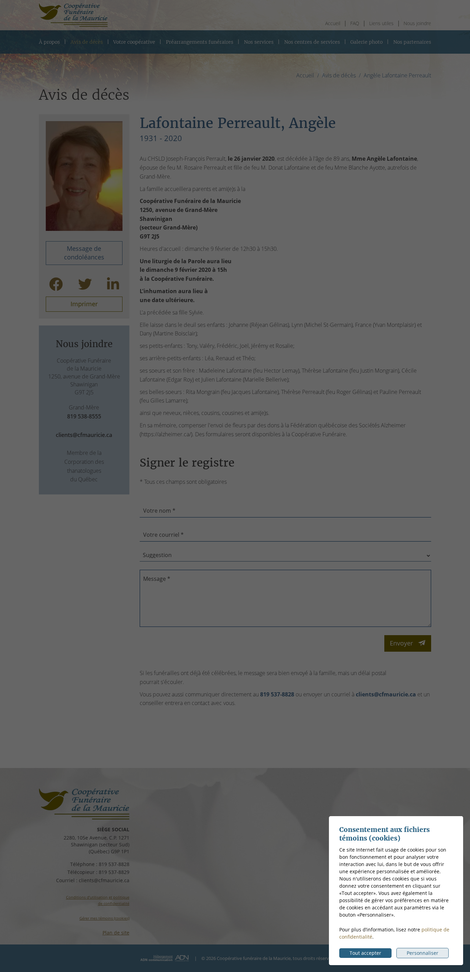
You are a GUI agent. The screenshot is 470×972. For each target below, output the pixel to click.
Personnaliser (422, 953)
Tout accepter (365, 953)
